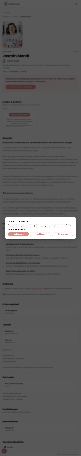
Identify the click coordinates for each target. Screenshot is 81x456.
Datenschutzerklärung (16, 229)
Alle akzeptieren (18, 234)
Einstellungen (62, 234)
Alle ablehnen (40, 234)
